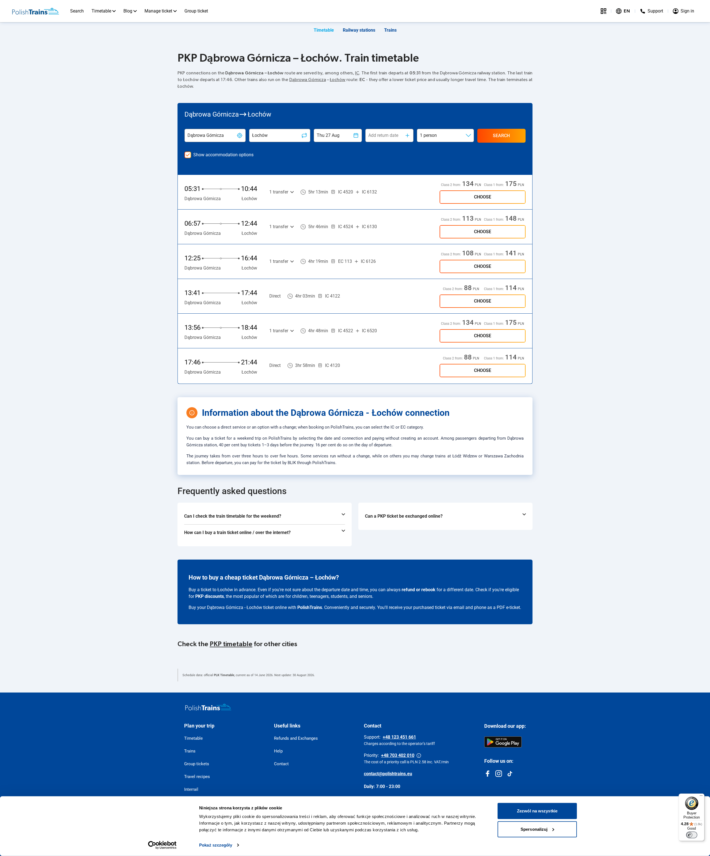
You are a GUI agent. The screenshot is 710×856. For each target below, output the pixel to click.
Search (77, 11)
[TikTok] (509, 773)
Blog (127, 11)
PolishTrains (309, 607)
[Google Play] (503, 741)
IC (357, 73)
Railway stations (359, 30)
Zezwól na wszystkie (537, 811)
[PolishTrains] (208, 707)
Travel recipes (197, 776)
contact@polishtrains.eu (388, 773)
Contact (281, 763)
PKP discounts (209, 596)
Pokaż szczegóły (215, 845)
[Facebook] (487, 773)
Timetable (101, 11)
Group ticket (196, 11)
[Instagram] (498, 773)
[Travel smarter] (603, 11)
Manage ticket (158, 11)
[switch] (691, 835)
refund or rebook (418, 589)
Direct (275, 296)
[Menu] (701, 797)
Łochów (337, 79)
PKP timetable (231, 644)
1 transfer (278, 192)
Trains (390, 30)
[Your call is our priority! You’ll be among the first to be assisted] (419, 755)
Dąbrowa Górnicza (307, 79)
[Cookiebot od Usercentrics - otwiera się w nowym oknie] (162, 845)
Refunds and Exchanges (296, 738)
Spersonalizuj (534, 829)
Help (278, 751)
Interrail (191, 789)
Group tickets (196, 763)
